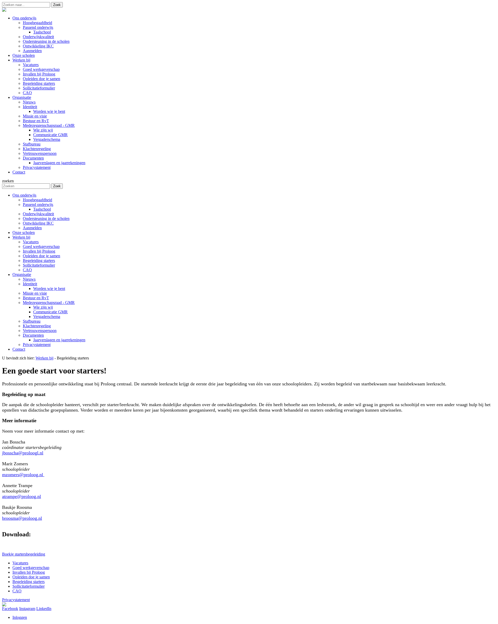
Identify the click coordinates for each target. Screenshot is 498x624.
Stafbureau (31, 321)
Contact (18, 349)
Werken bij (21, 237)
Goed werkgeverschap (41, 246)
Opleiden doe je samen (41, 256)
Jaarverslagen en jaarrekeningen (59, 340)
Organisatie (21, 274)
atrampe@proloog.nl (21, 496)
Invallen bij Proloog (39, 251)
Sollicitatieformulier (39, 265)
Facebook (10, 608)
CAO (27, 270)
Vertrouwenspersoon (40, 330)
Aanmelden (32, 228)
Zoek (57, 5)
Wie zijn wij (43, 307)
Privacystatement (37, 344)
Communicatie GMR (50, 312)
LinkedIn (43, 608)
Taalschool (42, 209)
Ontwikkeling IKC (38, 223)
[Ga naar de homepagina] (4, 10)
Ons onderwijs (24, 195)
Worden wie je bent (49, 288)
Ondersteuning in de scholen (46, 218)
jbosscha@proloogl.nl (22, 452)
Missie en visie (35, 293)
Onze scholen (23, 232)
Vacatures (31, 242)
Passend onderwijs (38, 204)
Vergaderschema (46, 316)
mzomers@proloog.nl (23, 474)
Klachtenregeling (37, 326)
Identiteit (30, 284)
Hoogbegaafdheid (37, 200)
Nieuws (29, 279)
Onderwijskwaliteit (38, 214)
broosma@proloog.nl (22, 518)
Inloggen (19, 617)
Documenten (33, 335)
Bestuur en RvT (36, 298)
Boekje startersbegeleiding (23, 554)
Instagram (27, 608)
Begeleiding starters (39, 260)
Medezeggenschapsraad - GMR (49, 302)
